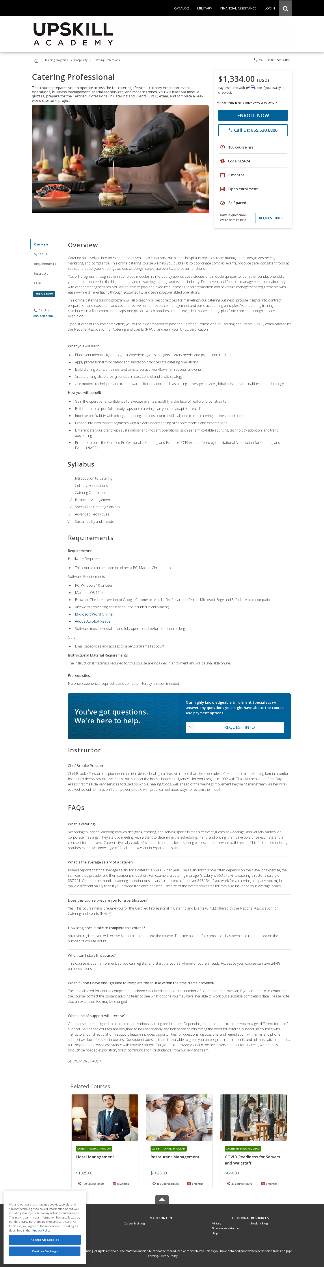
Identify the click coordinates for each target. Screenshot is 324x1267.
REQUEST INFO (271, 218)
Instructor (42, 273)
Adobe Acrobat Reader (93, 621)
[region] (45, 1227)
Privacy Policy (169, 1256)
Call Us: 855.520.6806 (271, 60)
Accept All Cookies (45, 1240)
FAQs (38, 283)
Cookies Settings (45, 1251)
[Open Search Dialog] (285, 8)
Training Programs (56, 60)
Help (215, 1233)
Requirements (45, 264)
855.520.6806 (43, 316)
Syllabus (40, 254)
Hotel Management (95, 1156)
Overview (41, 244)
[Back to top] (162, 1217)
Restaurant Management (175, 1156)
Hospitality (81, 60)
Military (217, 1223)
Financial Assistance (225, 1228)
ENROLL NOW (253, 115)
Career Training (134, 1223)
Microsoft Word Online (94, 614)
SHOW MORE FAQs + (85, 1061)
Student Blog (259, 1223)
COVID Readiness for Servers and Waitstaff (252, 1160)
